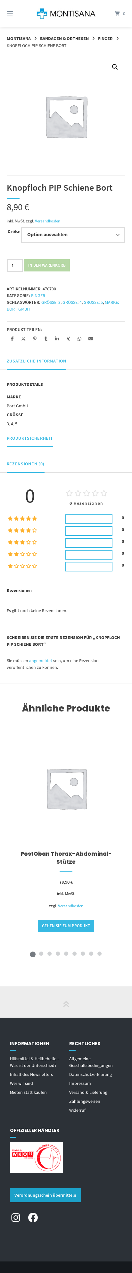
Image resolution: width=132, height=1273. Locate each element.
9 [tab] (99, 953)
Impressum (80, 1083)
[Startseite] (66, 13)
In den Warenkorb (47, 265)
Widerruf (77, 1110)
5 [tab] (66, 953)
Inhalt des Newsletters (31, 1074)
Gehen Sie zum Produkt (66, 925)
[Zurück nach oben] (66, 1001)
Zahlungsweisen (84, 1101)
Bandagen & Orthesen (64, 38)
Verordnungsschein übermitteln (45, 1195)
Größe (14, 231)
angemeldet (40, 660)
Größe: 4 (72, 302)
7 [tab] (82, 953)
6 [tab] (74, 953)
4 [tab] (58, 953)
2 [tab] (41, 953)
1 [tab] (33, 953)
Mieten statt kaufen (28, 1092)
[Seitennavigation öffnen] (18, 13)
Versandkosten (47, 221)
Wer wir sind (21, 1083)
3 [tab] (49, 953)
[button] (115, 67)
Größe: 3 (51, 302)
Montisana (19, 38)
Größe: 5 (93, 302)
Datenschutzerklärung (90, 1074)
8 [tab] (91, 953)
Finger (105, 38)
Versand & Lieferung (88, 1092)
